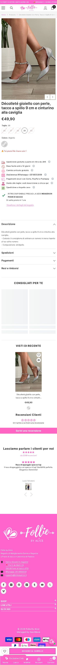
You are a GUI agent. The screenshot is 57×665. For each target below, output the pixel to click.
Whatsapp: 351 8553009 (16, 572)
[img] (28, 452)
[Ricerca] (11, 8)
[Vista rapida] (39, 360)
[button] (47, 97)
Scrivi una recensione (28, 430)
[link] (4, 651)
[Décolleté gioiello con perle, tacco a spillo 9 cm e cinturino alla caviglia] (28, 372)
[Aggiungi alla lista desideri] (39, 355)
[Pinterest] (19, 585)
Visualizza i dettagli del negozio (20, 205)
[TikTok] (27, 585)
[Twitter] (50, 585)
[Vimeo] (3, 591)
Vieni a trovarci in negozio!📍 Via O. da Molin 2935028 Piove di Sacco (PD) (17, 565)
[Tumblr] (34, 585)
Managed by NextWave (28, 632)
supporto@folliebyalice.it (16, 575)
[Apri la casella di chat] (51, 641)
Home (3, 15)
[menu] (3, 8)
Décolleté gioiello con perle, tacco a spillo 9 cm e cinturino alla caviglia (28, 396)
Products (12, 15)
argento (28, 408)
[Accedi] (45, 8)
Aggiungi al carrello (32, 651)
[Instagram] (11, 585)
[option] (28, 59)
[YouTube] (42, 585)
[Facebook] (3, 585)
